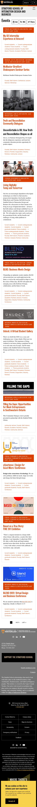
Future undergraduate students (14, 231)
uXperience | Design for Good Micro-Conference (14, 466)
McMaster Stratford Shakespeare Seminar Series (16, 68)
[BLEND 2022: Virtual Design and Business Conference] (18, 574)
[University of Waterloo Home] (7, 3)
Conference (21, 80)
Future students (15, 46)
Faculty (22, 49)
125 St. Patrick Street (8, 643)
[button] (27, 2)
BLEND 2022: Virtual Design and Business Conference (15, 594)
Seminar (7, 82)
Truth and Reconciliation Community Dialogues (14, 122)
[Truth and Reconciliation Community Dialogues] (18, 100)
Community (14, 154)
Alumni (7, 51)
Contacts (32, 672)
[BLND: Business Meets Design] (18, 252)
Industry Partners (16, 238)
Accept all (12, 801)
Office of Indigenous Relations (17, 692)
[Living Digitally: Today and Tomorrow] (18, 168)
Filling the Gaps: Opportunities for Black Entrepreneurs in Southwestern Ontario (17, 407)
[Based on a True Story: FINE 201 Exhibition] (18, 505)
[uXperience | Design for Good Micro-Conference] (18, 445)
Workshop (13, 82)
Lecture (29, 51)
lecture (14, 425)
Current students (10, 44)
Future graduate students (21, 233)
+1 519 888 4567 (19, 707)
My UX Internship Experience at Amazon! (13, 37)
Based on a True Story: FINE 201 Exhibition (13, 527)
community (8, 425)
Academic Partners (20, 51)
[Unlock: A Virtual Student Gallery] (18, 314)
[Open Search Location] (34, 3)
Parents (11, 51)
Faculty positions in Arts (28, 668)
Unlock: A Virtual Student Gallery (18, 331)
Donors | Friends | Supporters (13, 151)
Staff (27, 49)
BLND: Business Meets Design (16, 269)
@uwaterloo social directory (18, 747)
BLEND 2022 (26, 602)
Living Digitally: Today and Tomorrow (12, 186)
